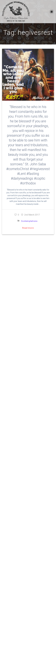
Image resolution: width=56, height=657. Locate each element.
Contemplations (29, 221)
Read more (28, 228)
